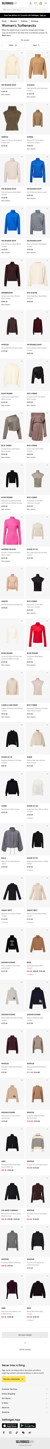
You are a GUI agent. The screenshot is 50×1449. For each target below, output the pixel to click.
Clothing (24, 21)
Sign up (43, 15)
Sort (35, 45)
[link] (12, 88)
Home (4, 21)
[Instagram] (10, 1434)
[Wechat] (23, 1434)
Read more (6, 35)
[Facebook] (4, 1434)
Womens (13, 21)
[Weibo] (30, 1434)
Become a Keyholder (11, 1379)
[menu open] (45, 3)
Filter (11, 45)
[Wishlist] (35, 3)
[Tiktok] (17, 1434)
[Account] (30, 3)
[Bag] (40, 3)
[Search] (5, 9)
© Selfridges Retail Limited (25, 1445)
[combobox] (27, 9)
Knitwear (34, 21)
